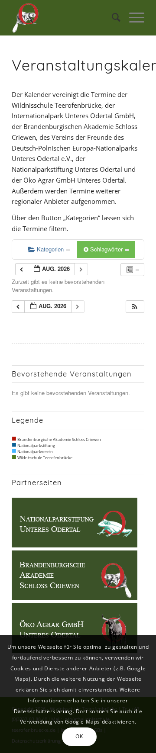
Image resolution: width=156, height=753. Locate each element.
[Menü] (132, 17)
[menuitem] (111, 17)
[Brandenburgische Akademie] (74, 597)
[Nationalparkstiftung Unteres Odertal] (74, 545)
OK (79, 736)
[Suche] (111, 17)
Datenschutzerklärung (43, 711)
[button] (134, 306)
